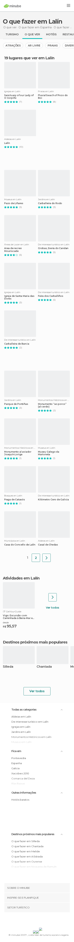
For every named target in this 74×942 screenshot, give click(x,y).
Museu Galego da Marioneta (48, 453)
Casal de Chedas (48, 544)
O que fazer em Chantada (27, 846)
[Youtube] (46, 920)
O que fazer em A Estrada (27, 856)
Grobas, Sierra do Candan (53, 248)
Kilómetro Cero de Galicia (53, 499)
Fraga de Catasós (14, 499)
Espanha (16, 763)
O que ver (32, 34)
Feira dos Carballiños (50, 296)
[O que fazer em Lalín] (46, 558)
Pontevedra (18, 758)
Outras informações (23, 792)
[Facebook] (31, 920)
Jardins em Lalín (21, 731)
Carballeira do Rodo (50, 203)
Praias (53, 45)
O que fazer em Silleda (25, 841)
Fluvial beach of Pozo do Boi (53, 96)
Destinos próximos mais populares (35, 642)
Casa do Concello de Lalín (19, 544)
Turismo (12, 34)
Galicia (15, 768)
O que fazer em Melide (25, 851)
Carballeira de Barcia (16, 344)
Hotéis (51, 34)
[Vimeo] (41, 920)
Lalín (7, 143)
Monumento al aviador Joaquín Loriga (17, 453)
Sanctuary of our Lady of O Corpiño (19, 96)
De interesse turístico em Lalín (29, 721)
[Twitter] (36, 920)
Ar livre (34, 45)
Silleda (8, 666)
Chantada (44, 666)
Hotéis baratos (20, 799)
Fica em (16, 751)
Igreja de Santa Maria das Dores (19, 297)
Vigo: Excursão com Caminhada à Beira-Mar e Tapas (17, 617)
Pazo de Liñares (13, 203)
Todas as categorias (23, 709)
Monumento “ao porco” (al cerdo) (52, 405)
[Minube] (12, 5)
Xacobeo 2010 (20, 773)
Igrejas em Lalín (20, 726)
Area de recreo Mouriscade (13, 249)
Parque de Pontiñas (16, 404)
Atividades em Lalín (21, 578)
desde (6, 622)
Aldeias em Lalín (21, 716)
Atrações (13, 45)
